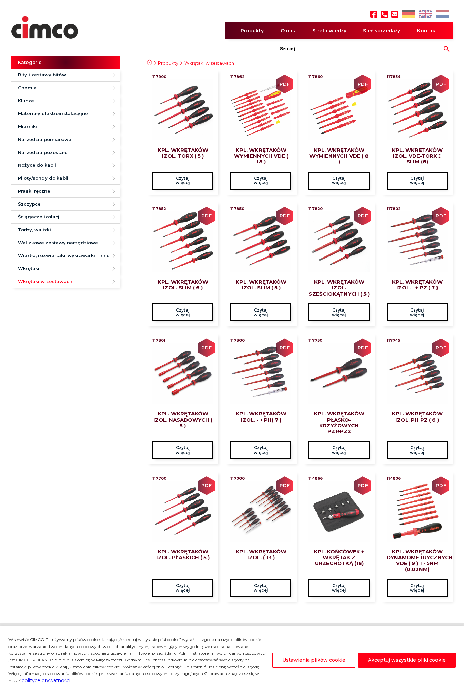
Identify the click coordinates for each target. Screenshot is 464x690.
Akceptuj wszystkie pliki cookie (407, 660)
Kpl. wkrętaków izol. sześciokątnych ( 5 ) (339, 288)
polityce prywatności (46, 680)
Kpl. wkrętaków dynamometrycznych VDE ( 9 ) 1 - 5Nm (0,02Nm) (417, 560)
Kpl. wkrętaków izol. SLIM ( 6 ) (183, 285)
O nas (288, 31)
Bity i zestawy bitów (42, 74)
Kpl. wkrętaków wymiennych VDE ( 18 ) (261, 156)
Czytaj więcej (183, 180)
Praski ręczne (34, 191)
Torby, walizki (34, 229)
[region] (232, 658)
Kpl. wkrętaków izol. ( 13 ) (261, 554)
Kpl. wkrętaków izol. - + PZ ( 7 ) (417, 285)
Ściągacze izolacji (39, 216)
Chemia (27, 87)
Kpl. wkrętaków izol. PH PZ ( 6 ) (417, 416)
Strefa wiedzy (329, 31)
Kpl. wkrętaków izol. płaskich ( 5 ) (183, 554)
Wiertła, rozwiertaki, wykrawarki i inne (64, 255)
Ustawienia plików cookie (313, 660)
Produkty (252, 31)
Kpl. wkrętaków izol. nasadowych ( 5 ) (182, 419)
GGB (425, 14)
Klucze (26, 100)
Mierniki (27, 126)
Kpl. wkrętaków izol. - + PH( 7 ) (261, 416)
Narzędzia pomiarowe (44, 139)
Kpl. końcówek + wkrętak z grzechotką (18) (339, 557)
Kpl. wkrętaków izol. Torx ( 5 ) (183, 153)
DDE (408, 14)
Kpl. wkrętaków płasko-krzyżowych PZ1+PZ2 (339, 422)
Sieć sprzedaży (381, 31)
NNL (442, 14)
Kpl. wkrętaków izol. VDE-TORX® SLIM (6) (417, 156)
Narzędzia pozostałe (43, 152)
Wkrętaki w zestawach (45, 281)
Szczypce (29, 204)
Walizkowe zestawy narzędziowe (58, 242)
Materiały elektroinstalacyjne (53, 113)
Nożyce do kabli (37, 165)
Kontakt (427, 31)
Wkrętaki (28, 268)
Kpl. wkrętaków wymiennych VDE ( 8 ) (339, 156)
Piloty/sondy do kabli (43, 178)
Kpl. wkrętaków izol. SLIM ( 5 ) (261, 285)
